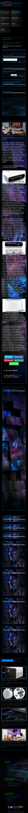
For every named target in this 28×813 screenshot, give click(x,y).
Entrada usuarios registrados (15, 771)
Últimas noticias (17, 660)
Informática (11, 782)
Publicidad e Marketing (14, 784)
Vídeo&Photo (5, 44)
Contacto (10, 801)
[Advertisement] (14, 104)
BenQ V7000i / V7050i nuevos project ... (14, 722)
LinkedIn (20, 360)
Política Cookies (12, 798)
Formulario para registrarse (15, 769)
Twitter (9, 357)
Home (4, 42)
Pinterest (9, 360)
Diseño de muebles (13, 785)
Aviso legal (11, 800)
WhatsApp (14, 363)
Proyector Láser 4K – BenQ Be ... (12, 742)
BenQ (8, 42)
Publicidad (10, 766)
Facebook (18, 357)
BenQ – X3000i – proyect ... (10, 680)
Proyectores (5, 43)
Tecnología (16, 43)
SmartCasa (11, 43)
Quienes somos (12, 765)
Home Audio (12, 42)
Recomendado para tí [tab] (7, 660)
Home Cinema (19, 42)
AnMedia (9, 812)
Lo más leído (5, 663)
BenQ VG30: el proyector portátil (12, 701)
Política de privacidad (13, 796)
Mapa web (10, 768)
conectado (18, 375)
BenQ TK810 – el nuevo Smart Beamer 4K (14, 130)
